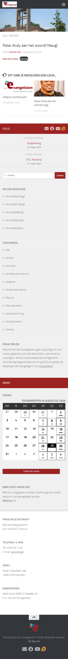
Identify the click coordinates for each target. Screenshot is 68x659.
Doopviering (34, 145)
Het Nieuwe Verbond (17, 273)
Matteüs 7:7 (9, 500)
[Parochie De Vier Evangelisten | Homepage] (12, 4)
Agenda (7, 395)
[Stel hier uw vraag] (46, 128)
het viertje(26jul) (14, 228)
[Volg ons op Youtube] (58, 128)
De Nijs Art (34, 641)
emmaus (11, 265)
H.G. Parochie (34, 161)
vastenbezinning (15, 313)
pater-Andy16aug (10, 58)
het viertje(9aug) (15, 212)
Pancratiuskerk (14, 305)
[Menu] (63, 4)
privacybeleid (46, 366)
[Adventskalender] (63, 128)
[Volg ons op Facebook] (52, 128)
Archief (9, 257)
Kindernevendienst (16, 289)
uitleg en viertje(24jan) (15, 97)
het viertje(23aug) (15, 196)
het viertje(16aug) (15, 204)
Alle (5, 35)
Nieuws (14, 35)
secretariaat (17, 551)
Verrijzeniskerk (14, 321)
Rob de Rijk (15, 52)
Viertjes (10, 329)
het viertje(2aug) (15, 220)
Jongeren (11, 281)
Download (24, 58)
